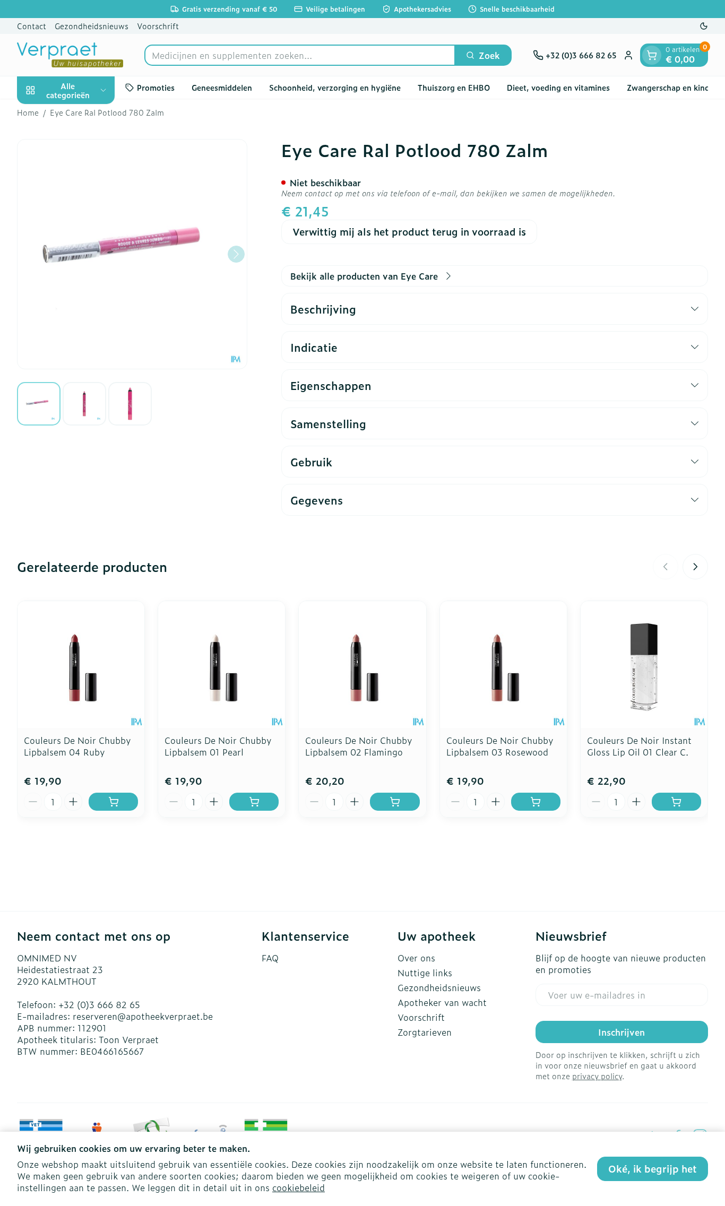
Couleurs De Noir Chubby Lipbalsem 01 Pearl (218, 746)
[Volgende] (236, 254)
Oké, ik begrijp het (652, 1168)
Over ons (416, 958)
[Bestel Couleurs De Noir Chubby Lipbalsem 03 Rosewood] (535, 802)
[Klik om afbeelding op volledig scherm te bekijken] (132, 254)
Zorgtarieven (425, 1032)
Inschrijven (621, 1032)
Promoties (156, 87)
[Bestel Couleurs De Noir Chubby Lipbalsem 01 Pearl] (254, 802)
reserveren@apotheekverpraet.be (143, 1016)
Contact (31, 25)
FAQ (270, 958)
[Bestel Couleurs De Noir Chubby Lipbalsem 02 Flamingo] (394, 802)
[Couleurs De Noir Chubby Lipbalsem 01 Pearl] (221, 664)
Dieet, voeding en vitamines (558, 87)
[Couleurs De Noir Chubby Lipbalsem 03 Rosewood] (503, 664)
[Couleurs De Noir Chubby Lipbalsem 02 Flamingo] (362, 664)
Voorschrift (158, 25)
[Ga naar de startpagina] (70, 54)
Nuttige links (425, 972)
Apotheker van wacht (442, 1002)
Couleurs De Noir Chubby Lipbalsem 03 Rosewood (500, 746)
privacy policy (597, 1075)
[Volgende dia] (695, 566)
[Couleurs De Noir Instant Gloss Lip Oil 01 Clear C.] (644, 664)
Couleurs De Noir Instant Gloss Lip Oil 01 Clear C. (639, 746)
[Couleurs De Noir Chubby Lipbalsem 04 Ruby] (81, 664)
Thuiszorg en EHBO (454, 87)
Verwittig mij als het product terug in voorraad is (409, 231)
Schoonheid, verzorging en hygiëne (335, 87)
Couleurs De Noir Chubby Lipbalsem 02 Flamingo (358, 746)
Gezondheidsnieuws (91, 25)
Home (28, 112)
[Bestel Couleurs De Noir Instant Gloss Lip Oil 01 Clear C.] (676, 802)
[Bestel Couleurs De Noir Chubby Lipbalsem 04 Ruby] (113, 802)
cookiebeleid (298, 1187)
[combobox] (299, 55)
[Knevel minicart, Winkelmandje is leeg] (651, 55)
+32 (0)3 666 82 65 (99, 1004)
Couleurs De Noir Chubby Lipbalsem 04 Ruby (77, 746)
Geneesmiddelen (222, 87)
